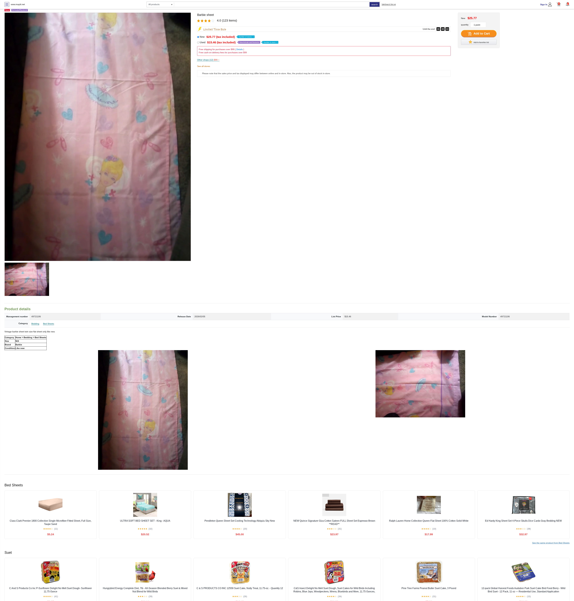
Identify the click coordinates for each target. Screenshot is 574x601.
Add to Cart (481, 33)
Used (238, 42)
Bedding (35, 323)
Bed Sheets (48, 323)
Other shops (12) (208, 60)
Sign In (543, 4)
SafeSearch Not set (389, 4)
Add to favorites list (481, 42)
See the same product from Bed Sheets (551, 543)
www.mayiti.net (18, 4)
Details (239, 49)
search (374, 4)
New (227, 36)
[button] (568, 4)
